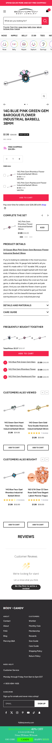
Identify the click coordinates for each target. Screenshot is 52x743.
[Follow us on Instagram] (17, 712)
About (6, 626)
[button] (42, 392)
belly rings (32, 27)
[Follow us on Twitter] (11, 712)
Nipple (14, 35)
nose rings (22, 27)
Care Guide (34, 646)
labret (39, 27)
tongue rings (8, 29)
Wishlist (32, 621)
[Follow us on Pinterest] (23, 712)
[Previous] (4, 104)
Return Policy (34, 656)
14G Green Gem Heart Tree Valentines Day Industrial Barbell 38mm (14, 425)
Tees (42, 35)
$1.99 (33, 35)
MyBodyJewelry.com (26, 722)
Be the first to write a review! (26, 587)
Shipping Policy (35, 651)
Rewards (32, 636)
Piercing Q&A (9, 641)
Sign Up (41, 703)
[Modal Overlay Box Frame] (26, 734)
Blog (5, 636)
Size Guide (33, 641)
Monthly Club (34, 626)
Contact (6, 621)
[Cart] (47, 11)
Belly (24, 35)
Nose (4, 35)
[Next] (47, 104)
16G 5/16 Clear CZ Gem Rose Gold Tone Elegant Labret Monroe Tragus (38, 492)
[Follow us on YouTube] (28, 712)
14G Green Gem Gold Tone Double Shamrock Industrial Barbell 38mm (38, 425)
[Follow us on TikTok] (34, 712)
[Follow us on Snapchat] (39, 712)
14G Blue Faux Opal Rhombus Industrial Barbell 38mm (13, 492)
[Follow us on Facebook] (6, 712)
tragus (17, 29)
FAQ (5, 631)
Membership (34, 631)
